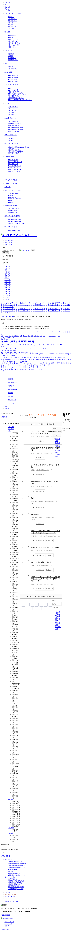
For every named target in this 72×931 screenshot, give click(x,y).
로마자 (6, 297)
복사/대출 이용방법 (14, 96)
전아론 (32, 565)
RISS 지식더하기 (13, 77)
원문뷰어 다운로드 (10, 180)
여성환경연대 (34, 536)
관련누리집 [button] (8, 859)
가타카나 (7, 268)
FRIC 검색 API (13, 168)
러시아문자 (8, 291)
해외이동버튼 (5, 929)
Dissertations (12, 197)
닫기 (2, 371)
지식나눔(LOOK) (14, 873)
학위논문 (11, 17)
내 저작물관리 (13, 41)
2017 (17, 818)
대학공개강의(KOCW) (15, 861)
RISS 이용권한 (13, 90)
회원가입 (7, 2)
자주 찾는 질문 (13, 107)
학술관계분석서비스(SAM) (17, 867)
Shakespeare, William (16, 684)
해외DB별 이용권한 (14, 221)
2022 (17, 809)
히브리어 (7, 280)
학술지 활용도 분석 (14, 125)
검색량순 (11, 427)
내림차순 (54, 604)
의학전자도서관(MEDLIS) (16, 875)
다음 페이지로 (43, 608)
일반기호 (7, 295)
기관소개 (7, 898)
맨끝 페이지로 (48, 608)
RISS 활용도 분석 (10, 118)
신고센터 (11, 114)
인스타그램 (8, 924)
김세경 (32, 584)
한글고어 (7, 272)
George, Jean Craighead (15, 765)
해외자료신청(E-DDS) (11, 143)
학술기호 (7, 284)
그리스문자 (8, 274)
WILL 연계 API (13, 164)
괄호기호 (7, 282)
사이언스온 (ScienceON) (16, 889)
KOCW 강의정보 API (15, 162)
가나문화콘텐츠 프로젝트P (48, 536)
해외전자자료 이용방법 (16, 98)
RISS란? (11, 88)
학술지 (10, 23)
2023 (17, 807)
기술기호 (7, 286)
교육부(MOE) (12, 879)
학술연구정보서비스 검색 (12, 13)
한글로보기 (50, 424)
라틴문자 (7, 289)
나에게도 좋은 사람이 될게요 (41, 562)
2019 (17, 815)
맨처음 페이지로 (23, 605)
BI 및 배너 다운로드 (14, 81)
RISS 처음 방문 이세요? (12, 84)
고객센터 (7, 8)
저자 (9, 431)
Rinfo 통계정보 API (14, 166)
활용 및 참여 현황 (14, 171)
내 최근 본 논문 (13, 39)
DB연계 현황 (12, 79)
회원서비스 (8, 50)
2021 (17, 811)
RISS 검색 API (13, 160)
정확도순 (54, 600)
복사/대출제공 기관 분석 (16, 127)
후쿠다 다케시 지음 (15, 613)
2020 (17, 813)
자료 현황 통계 (13, 121)
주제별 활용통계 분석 (15, 123)
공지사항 (7, 187)
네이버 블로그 (9, 922)
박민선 (32, 453)
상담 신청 (11, 109)
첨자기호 (7, 288)
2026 (16, 802)
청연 (16, 552)
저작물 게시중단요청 (11, 901)
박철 (16, 718)
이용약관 (7, 892)
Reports (10, 202)
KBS (16, 488)
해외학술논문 (12, 21)
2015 (17, 822)
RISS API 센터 (9, 156)
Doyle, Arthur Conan (15, 703)
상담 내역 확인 (13, 110)
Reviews (10, 200)
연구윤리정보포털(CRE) (16, 887)
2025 (16, 803)
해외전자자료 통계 (10, 227)
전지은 (32, 436)
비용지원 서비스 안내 (15, 149)
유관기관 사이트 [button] (9, 877)
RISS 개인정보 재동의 (11, 183)
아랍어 (6, 299)
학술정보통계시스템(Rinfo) (17, 863)
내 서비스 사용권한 (14, 45)
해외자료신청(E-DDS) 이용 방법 (18, 147)
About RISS (8, 72)
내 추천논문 (12, 35)
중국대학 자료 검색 (14, 153)
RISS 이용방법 (13, 75)
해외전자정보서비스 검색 (12, 190)
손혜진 (32, 550)
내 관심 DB (12, 47)
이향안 (32, 470)
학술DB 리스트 (13, 210)
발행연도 (11, 799)
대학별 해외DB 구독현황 (16, 223)
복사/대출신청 (40, 441)
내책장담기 (41, 424)
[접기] (63, 425)
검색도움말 (8, 242)
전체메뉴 (7, 10)
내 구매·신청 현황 (14, 43)
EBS (16, 460)
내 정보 (10, 67)
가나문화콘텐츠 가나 (42, 436)
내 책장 (10, 37)
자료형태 (11, 833)
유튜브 (6, 926)
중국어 (6, 270)
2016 (17, 820)
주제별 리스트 (13, 212)
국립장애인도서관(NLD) (16, 881)
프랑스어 (7, 276)
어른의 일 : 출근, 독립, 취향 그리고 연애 (45, 547)
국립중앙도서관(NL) (15, 883)
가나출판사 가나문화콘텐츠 (44, 550)
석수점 (32, 486)
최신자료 (11, 138)
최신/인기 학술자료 (10, 135)
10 (28, 575)
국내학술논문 (12, 19)
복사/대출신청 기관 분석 (16, 129)
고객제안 (11, 112)
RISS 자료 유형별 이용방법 (17, 94)
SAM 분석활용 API (14, 169)
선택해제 (4, 417)
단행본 (10, 24)
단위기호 (7, 293)
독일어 (6, 278)
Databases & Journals (10, 205)
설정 (6, 63)
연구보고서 (12, 26)
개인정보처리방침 (10, 894)
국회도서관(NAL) (14, 885)
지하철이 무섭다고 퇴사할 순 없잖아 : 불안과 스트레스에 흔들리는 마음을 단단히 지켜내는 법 (45, 579)
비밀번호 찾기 (13, 60)
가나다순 (11, 429)
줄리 (32, 498)
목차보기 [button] (48, 540)
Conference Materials (14, 199)
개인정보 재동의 (9, 896)
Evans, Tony (15, 771)
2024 (17, 805)
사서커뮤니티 (12, 869)
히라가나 (7, 266)
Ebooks (10, 195)
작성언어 (11, 828)
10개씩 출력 (55, 607)
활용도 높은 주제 (14, 131)
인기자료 (11, 140)
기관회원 (11, 871)
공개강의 (11, 28)
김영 (16, 671)
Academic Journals (14, 193)
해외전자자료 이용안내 (12, 216)
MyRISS (7, 6)
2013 (16, 826)
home (6, 406)
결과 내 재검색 (8, 256)
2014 (17, 824)
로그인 (6, 4)
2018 (17, 816)
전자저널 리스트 (13, 208)
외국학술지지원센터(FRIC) (17, 865)
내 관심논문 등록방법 (15, 92)
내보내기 (32, 424)
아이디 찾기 (12, 58)
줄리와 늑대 (35, 514)
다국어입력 (8, 244)
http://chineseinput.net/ (7, 316)
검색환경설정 (12, 68)
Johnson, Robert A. (15, 755)
